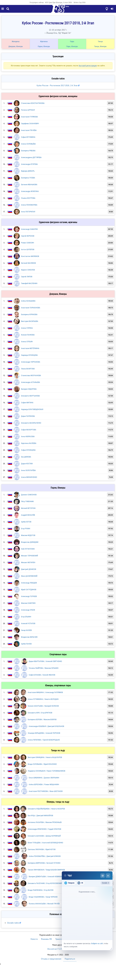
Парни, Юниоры (44, 46)
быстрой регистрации (88, 66)
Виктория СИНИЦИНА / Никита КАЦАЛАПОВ (45, 757)
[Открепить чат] (102, 875)
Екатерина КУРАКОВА (29, 314)
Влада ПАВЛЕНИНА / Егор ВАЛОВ (40, 890)
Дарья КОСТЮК (27, 464)
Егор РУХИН (25, 528)
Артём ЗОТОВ (26, 522)
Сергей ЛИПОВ (26, 277)
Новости (34, 939)
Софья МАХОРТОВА (28, 430)
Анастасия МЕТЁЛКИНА (30, 348)
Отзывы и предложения (51, 959)
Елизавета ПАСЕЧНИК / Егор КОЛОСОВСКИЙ (45, 883)
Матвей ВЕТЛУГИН (28, 508)
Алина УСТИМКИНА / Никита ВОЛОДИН (43, 699)
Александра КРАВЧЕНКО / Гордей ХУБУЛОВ (44, 829)
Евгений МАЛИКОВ (28, 263)
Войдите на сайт (97, 944)
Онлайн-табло (13, 923)
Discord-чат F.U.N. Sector (58, 949)
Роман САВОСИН (27, 243)
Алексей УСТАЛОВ (28, 623)
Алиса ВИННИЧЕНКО (29, 477)
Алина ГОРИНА (27, 328)
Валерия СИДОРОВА (29, 389)
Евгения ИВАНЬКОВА (29, 184)
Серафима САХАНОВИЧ (30, 123)
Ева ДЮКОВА (26, 457)
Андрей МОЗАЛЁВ (28, 515)
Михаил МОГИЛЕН (28, 562)
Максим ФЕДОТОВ (28, 535)
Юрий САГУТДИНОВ (28, 589)
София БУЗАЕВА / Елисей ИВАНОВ (42, 675)
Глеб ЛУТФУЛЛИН (28, 549)
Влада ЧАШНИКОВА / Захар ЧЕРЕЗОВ (43, 897)
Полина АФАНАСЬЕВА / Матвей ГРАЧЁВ (44, 904)
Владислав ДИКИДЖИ (29, 542)
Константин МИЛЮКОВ (30, 256)
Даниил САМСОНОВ (28, 495)
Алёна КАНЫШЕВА (28, 301)
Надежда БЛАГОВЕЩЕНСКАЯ (32, 409)
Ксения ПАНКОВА (28, 335)
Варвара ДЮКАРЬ (28, 171)
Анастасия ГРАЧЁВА (29, 130)
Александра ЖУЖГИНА (30, 191)
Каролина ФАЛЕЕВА (28, 443)
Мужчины (44, 41)
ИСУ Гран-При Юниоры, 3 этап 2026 (58, 2)
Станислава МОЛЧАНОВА (31, 375)
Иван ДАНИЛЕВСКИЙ (29, 576)
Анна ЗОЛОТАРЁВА (28, 470)
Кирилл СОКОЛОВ (28, 270)
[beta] (58, 10)
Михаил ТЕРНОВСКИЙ (29, 556)
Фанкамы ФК (46, 939)
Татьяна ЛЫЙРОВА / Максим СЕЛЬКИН (43, 668)
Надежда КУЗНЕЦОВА (29, 355)
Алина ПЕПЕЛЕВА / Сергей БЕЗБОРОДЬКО (44, 740)
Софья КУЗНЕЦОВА (28, 450)
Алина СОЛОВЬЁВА (28, 144)
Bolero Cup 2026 (79, 2)
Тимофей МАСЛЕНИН (29, 283)
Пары (72, 41)
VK (82, 883)
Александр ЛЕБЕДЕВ (29, 583)
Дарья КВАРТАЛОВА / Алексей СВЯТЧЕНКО (45, 661)
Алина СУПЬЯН (27, 341)
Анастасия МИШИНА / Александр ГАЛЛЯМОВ (45, 692)
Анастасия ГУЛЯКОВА (29, 117)
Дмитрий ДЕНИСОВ (28, 569)
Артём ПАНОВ (26, 644)
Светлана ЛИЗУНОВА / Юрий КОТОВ (41, 849)
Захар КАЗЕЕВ (26, 630)
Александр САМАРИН (29, 229)
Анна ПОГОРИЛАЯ (28, 212)
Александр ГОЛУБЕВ (29, 596)
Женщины (16, 41)
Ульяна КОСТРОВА (28, 198)
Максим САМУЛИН (28, 603)
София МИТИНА (27, 403)
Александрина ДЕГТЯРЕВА (31, 157)
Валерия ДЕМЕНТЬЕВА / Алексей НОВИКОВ (45, 876)
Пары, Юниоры (72, 46)
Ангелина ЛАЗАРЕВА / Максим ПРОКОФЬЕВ (45, 822)
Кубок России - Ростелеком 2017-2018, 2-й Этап (57, 85)
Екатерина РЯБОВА (28, 151)
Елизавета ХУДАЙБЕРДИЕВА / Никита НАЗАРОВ (46, 809)
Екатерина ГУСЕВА (28, 178)
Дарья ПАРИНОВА (28, 416)
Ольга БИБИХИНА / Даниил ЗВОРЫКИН (44, 778)
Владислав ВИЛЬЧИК (29, 637)
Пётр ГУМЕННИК (27, 501)
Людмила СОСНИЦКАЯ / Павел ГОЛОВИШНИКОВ (46, 771)
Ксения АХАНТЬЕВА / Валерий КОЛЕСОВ (43, 706)
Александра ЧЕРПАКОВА (30, 362)
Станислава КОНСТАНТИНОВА (33, 103)
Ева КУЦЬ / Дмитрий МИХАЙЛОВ (40, 815)
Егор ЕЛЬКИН (26, 617)
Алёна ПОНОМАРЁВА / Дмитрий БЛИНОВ (45, 856)
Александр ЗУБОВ (28, 610)
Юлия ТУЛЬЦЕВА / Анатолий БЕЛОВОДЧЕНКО (45, 843)
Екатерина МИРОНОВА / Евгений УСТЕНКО (44, 863)
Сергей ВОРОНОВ (27, 236)
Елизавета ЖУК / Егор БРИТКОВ (40, 713)
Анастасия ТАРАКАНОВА (30, 308)
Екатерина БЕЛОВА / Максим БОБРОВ (42, 719)
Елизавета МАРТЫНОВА (30, 396)
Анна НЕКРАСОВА (28, 436)
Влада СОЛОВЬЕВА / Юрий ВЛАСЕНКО (42, 764)
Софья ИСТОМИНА (28, 137)
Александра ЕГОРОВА (29, 164)
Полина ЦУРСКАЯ (28, 110)
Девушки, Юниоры (15, 46)
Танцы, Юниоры (100, 46)
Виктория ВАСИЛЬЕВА (29, 321)
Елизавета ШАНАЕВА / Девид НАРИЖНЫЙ (44, 836)
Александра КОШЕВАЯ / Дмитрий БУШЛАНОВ (46, 726)
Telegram (71, 883)
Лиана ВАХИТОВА (28, 369)
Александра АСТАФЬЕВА (30, 382)
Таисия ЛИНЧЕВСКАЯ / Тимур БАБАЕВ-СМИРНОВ (46, 870)
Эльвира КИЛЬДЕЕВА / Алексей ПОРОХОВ (44, 733)
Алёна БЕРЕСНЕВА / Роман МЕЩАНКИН (44, 784)
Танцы (100, 41)
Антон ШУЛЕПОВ (27, 249)
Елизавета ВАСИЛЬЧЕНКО (31, 423)
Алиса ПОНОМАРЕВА (29, 205)
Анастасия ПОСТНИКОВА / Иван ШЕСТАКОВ (46, 791)
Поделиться (70, 959)
